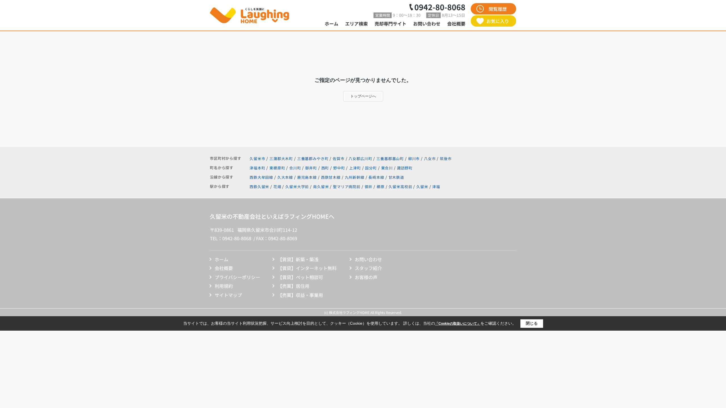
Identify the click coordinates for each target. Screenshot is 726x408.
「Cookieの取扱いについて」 (457, 324)
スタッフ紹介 (368, 268)
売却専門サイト (390, 23)
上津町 (355, 168)
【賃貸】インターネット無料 (307, 268)
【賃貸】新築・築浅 (298, 259)
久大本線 (285, 177)
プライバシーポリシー (237, 277)
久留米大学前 (297, 186)
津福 (436, 186)
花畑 (277, 186)
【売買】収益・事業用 (300, 295)
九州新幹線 (355, 177)
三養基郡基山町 (390, 158)
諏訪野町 (405, 168)
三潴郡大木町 (281, 158)
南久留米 (321, 186)
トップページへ (363, 96)
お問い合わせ (426, 23)
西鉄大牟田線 (262, 177)
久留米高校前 (400, 186)
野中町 (339, 168)
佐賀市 (339, 158)
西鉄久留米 (259, 186)
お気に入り (497, 21)
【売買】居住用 (293, 285)
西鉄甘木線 (331, 177)
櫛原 (381, 186)
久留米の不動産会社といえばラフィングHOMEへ (272, 216)
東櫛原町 (277, 168)
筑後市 (446, 158)
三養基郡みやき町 (313, 158)
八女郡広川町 (360, 158)
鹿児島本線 (307, 177)
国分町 (371, 168)
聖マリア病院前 (346, 186)
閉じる (532, 323)
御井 (369, 186)
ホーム (331, 23)
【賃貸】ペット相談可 (300, 277)
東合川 (387, 168)
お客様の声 (366, 277)
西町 (325, 168)
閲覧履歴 (498, 8)
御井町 (311, 168)
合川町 (295, 168)
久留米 (422, 186)
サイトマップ (228, 295)
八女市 (430, 158)
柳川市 (414, 158)
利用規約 (224, 285)
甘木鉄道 (396, 177)
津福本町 (258, 168)
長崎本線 (376, 177)
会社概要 (456, 23)
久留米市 (257, 158)
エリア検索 (356, 23)
